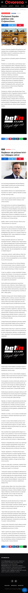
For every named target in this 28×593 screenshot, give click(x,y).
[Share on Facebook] (5, 25)
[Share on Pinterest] (20, 25)
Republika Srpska (6, 13)
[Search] (26, 2)
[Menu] (2, 2)
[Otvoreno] (14, 2)
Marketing (20, 585)
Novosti (11, 6)
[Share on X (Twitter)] (12, 25)
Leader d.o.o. (20, 588)
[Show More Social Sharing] (25, 25)
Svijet (22, 6)
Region (17, 6)
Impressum (14, 585)
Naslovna (4, 6)
